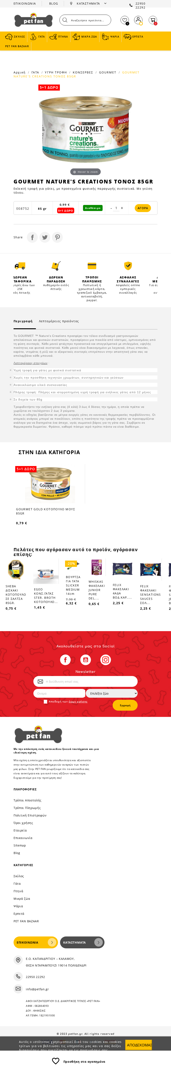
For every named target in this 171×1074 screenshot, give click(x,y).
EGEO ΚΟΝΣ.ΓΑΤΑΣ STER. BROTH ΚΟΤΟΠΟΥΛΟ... (46, 595)
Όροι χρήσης (23, 823)
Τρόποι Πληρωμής (27, 808)
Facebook (65, 660)
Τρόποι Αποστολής (27, 800)
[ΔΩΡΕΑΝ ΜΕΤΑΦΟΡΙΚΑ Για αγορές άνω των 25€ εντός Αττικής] (20, 266)
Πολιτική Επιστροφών (30, 815)
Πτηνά (18, 891)
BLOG (53, 3)
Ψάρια (18, 906)
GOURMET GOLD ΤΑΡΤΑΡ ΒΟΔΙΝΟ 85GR (52, 509)
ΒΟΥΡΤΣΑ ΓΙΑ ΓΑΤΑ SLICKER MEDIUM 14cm (73, 585)
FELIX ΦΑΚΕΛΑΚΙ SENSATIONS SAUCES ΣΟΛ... (150, 594)
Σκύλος (19, 876)
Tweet (44, 237)
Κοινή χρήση (32, 237)
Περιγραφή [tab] (23, 321)
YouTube (85, 660)
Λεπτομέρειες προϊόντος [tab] (59, 321)
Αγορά (143, 208)
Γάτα (17, 884)
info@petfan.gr (37, 989)
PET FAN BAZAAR (26, 921)
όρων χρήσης (78, 701)
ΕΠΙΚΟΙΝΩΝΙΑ (25, 3)
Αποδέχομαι (139, 1044)
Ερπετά (19, 914)
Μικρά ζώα (22, 899)
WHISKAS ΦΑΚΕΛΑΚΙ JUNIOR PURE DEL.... (97, 590)
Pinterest (57, 237)
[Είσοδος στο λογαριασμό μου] (138, 19)
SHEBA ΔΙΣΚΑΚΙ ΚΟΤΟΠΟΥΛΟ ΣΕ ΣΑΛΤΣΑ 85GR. (16, 594)
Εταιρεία (20, 830)
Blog (17, 853)
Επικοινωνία (23, 838)
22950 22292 (140, 5)
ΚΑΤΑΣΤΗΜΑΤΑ (89, 3)
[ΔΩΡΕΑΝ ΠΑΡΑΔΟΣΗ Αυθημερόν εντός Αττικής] (56, 266)
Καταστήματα (74, 942)
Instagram (105, 660)
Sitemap (20, 845)
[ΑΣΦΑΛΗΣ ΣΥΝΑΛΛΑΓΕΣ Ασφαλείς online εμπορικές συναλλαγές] (128, 266)
